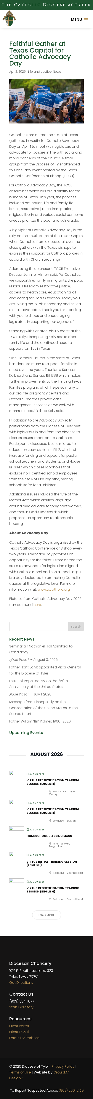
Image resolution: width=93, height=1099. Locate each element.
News (57, 71)
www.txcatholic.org (54, 589)
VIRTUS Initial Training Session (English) (52, 863)
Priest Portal (19, 1026)
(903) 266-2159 (71, 1090)
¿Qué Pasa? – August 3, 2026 (33, 659)
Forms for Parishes (24, 1037)
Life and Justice (40, 71)
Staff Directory (21, 1007)
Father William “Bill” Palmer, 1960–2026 (40, 721)
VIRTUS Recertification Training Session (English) (53, 782)
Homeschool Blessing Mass (49, 836)
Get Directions (21, 982)
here (37, 604)
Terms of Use (20, 1072)
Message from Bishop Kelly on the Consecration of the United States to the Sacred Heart (43, 707)
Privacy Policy (63, 1066)
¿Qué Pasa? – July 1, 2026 (30, 694)
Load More (46, 915)
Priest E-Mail (19, 1031)
